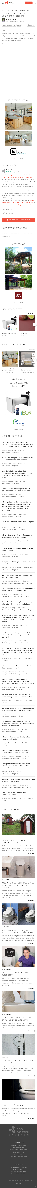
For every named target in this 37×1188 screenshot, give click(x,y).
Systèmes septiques (7, 516)
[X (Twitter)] (21, 1135)
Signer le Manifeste (18, 1152)
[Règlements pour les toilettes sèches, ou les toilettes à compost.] (18, 924)
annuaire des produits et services (22, 205)
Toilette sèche (6, 236)
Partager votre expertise (18, 1171)
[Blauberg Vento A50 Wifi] (10, 323)
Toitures (30, 798)
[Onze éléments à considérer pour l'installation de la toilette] (18, 1012)
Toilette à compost (27, 233)
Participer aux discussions (18, 1174)
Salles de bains (15, 233)
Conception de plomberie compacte (12, 674)
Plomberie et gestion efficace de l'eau (13, 583)
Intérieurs (5, 233)
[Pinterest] (24, 1135)
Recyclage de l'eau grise (9, 496)
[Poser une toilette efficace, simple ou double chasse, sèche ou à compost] (18, 877)
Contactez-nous (18, 1154)
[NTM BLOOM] (27, 323)
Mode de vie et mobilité (8, 689)
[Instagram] (15, 1135)
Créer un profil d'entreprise (18, 1167)
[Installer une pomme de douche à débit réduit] (18, 1054)
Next (35, 324)
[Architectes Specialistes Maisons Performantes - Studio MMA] (18, 274)
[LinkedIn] (18, 1135)
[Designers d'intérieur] (10, 359)
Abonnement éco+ (18, 1169)
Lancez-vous (29, 2)
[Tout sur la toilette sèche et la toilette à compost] (18, 834)
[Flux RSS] (27, 1135)
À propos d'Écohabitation (18, 1145)
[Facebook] (9, 1135)
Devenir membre (18, 1147)
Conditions (13, 1156)
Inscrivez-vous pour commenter (19, 220)
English (18, 1183)
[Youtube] (12, 1135)
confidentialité (22, 1156)
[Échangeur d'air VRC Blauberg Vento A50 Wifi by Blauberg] (18, 409)
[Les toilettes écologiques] (18, 1099)
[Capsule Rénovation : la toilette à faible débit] (18, 967)
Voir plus (31, 313)
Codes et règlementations (9, 529)
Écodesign (5, 745)
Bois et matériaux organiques (10, 758)
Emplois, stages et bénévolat (18, 1149)
